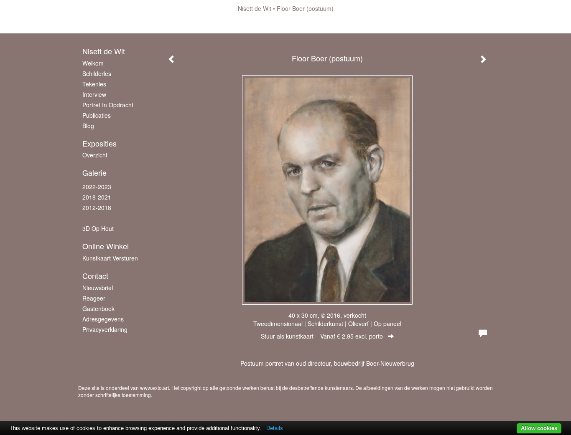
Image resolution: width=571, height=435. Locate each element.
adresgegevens (103, 319)
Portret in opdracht (107, 105)
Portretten (95, 218)
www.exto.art (154, 387)
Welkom (93, 63)
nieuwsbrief (97, 287)
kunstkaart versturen (110, 258)
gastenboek (98, 308)
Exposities (99, 143)
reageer (93, 298)
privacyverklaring (104, 329)
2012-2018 (96, 207)
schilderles (96, 73)
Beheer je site (96, 25)
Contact (95, 276)
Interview (94, 94)
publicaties (96, 115)
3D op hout (98, 228)
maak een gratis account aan (161, 25)
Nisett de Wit (254, 8)
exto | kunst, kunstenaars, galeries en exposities (101, 8)
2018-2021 (96, 197)
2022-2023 (96, 186)
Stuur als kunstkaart (322, 336)
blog (88, 125)
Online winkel (105, 246)
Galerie (94, 172)
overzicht (94, 155)
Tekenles (94, 84)
